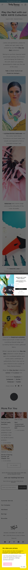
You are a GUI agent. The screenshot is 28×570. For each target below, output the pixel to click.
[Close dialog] (27, 275)
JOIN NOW (7, 564)
